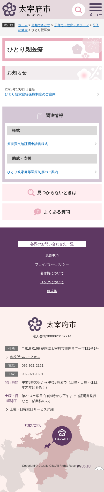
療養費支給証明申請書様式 (27, 144)
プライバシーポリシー (52, 264)
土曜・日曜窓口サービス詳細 (32, 409)
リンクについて (52, 282)
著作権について (52, 273)
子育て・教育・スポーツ (71, 25)
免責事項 (52, 255)
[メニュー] (95, 9)
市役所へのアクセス (25, 357)
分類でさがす (40, 25)
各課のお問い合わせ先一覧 (52, 244)
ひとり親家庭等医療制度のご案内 (30, 94)
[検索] (78, 9)
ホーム (23, 25)
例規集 (52, 291)
